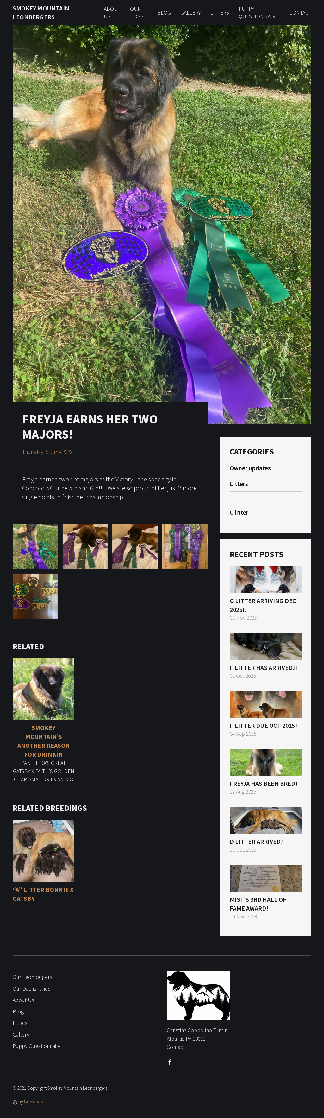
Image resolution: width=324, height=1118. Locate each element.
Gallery (190, 12)
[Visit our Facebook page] (170, 1062)
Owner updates (250, 468)
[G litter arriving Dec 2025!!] (266, 579)
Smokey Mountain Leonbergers (41, 12)
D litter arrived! (256, 841)
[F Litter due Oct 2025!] (266, 704)
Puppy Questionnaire (258, 12)
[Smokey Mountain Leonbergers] (198, 998)
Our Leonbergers (32, 977)
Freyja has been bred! (263, 783)
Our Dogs (137, 12)
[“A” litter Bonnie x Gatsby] (43, 850)
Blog (164, 12)
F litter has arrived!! (263, 667)
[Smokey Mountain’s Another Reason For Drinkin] (43, 689)
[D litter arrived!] (266, 819)
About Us (112, 12)
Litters (219, 12)
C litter (239, 512)
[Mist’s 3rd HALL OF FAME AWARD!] (266, 877)
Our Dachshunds (32, 988)
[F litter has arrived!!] (266, 646)
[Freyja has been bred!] (266, 761)
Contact (300, 12)
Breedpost (34, 1102)
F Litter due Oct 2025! (263, 725)
